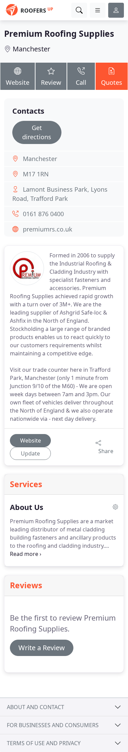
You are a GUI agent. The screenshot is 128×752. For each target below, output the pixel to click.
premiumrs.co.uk (47, 229)
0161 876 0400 (43, 214)
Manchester (31, 48)
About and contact (35, 707)
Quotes (111, 82)
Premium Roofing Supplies (59, 33)
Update (30, 453)
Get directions (36, 132)
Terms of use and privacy (44, 743)
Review (51, 82)
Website (17, 82)
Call (81, 82)
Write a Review (41, 647)
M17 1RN (36, 174)
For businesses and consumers (53, 725)
